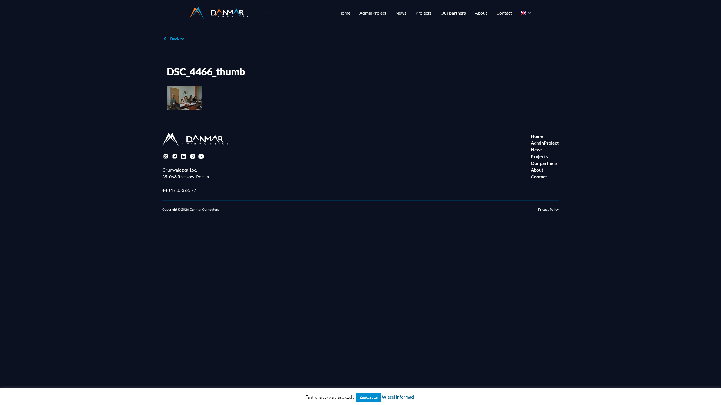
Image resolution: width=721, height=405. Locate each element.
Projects (423, 12)
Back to (177, 38)
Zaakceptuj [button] (369, 397)
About (481, 12)
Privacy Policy (548, 209)
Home (344, 12)
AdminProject (372, 12)
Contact (504, 12)
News (400, 12)
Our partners (453, 12)
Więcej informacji (398, 396)
